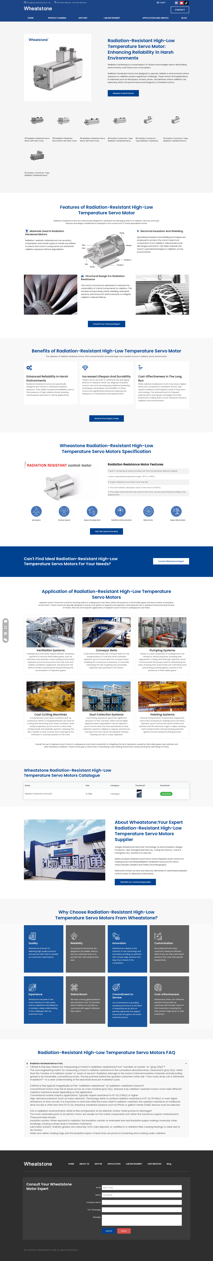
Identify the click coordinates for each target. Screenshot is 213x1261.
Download (166, 794)
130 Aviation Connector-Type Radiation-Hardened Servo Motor (147, 139)
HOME (71, 1163)
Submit (109, 1231)
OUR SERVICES (154, 1163)
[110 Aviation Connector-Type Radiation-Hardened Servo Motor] (175, 119)
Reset (124, 1231)
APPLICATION (113, 1163)
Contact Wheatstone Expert (171, 561)
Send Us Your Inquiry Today (106, 418)
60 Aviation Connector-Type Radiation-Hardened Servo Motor (37, 174)
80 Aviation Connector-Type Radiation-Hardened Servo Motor (120, 139)
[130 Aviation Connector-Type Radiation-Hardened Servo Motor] (148, 119)
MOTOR (98, 1163)
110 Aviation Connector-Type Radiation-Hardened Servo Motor (175, 139)
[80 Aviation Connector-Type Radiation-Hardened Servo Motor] (120, 119)
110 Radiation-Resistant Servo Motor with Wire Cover (37, 139)
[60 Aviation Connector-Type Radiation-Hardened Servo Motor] (37, 153)
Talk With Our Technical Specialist (135, 882)
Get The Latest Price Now (106, 531)
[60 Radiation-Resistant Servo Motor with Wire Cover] (92, 119)
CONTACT (180, 9)
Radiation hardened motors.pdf (38, 793)
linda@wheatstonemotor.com (39, 2)
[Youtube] (181, 3)
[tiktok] (186, 3)
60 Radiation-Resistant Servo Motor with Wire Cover (92, 139)
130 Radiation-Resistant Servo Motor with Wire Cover (64, 139)
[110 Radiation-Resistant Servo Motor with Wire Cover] (37, 119)
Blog (169, 1163)
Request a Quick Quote (123, 93)
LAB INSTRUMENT (134, 1163)
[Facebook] (176, 3)
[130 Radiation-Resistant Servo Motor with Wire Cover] (64, 119)
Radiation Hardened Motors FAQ (44, 1063)
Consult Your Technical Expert (106, 324)
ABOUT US (84, 1163)
